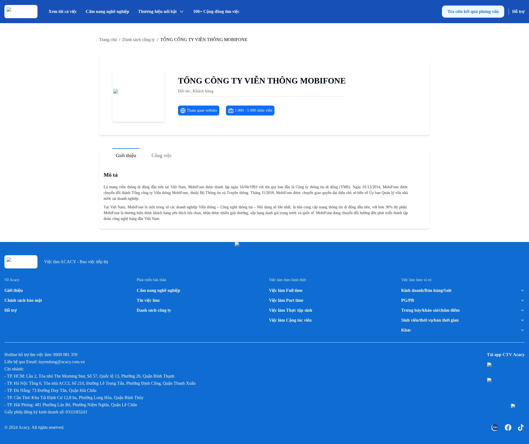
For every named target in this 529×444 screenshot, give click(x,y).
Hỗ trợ (518, 11)
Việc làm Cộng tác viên (290, 320)
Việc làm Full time (286, 290)
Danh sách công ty (154, 310)
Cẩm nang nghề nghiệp (107, 11)
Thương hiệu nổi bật (157, 11)
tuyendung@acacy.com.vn (62, 361)
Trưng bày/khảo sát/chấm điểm (430, 310)
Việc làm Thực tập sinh (290, 310)
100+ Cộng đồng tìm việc (216, 11)
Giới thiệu (13, 290)
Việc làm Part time (286, 300)
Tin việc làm (148, 300)
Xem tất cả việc (62, 11)
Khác (406, 330)
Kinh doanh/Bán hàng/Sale (426, 290)
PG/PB (407, 300)
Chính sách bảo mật (23, 300)
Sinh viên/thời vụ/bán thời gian (430, 320)
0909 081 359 (65, 354)
